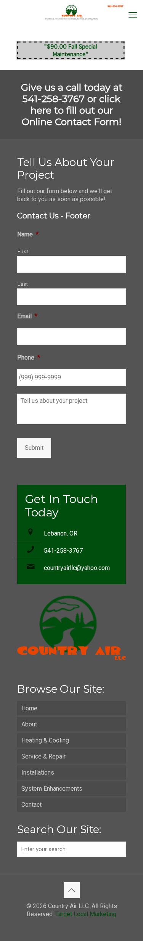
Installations (37, 772)
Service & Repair (43, 756)
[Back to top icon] (72, 890)
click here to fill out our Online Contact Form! (72, 110)
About (29, 724)
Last (23, 284)
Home (29, 708)
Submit (34, 447)
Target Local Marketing (85, 914)
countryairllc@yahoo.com (77, 567)
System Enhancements (51, 788)
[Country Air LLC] (71, 11)
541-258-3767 (63, 550)
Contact (31, 804)
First (23, 251)
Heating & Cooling (45, 740)
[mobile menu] (132, 15)
